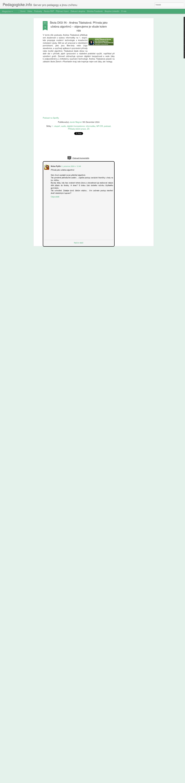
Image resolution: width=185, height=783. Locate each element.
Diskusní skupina (78, 11)
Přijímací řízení (62, 11)
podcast (107, 126)
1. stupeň (56, 126)
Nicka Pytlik (55, 166)
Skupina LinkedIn (112, 11)
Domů (22, 11)
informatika (90, 126)
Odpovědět (55, 196)
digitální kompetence (76, 126)
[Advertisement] (129, 64)
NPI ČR (99, 126)
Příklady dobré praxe (77, 128)
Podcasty (38, 11)
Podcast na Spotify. (51, 117)
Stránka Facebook (95, 11)
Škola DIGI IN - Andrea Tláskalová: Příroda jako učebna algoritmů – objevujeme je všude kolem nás (79, 26)
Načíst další (78, 242)
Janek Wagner (76, 122)
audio (63, 126)
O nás (123, 11)
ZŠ (88, 128)
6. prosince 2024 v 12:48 (71, 166)
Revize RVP (49, 11)
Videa (29, 11)
